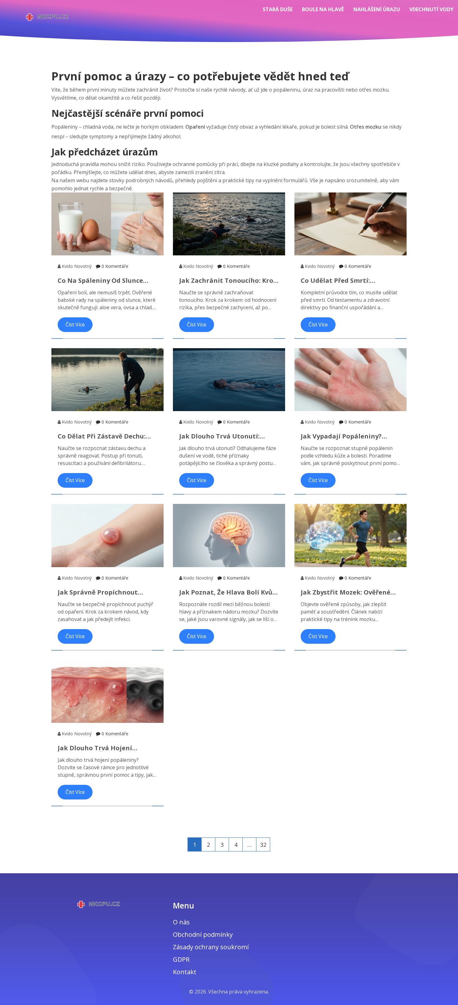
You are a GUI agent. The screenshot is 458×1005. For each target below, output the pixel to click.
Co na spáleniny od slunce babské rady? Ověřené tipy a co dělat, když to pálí (104, 280)
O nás (181, 922)
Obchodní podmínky (203, 934)
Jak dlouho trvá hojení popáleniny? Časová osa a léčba (99, 748)
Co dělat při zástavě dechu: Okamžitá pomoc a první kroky (107, 436)
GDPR (181, 959)
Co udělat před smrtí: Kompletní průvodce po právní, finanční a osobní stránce (350, 280)
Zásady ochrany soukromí (211, 947)
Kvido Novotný (77, 266)
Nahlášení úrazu (376, 9)
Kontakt (184, 972)
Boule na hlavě (323, 9)
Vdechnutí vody (431, 9)
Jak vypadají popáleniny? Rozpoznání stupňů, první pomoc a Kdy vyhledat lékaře (348, 436)
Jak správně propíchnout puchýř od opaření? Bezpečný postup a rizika (105, 592)
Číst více (75, 324)
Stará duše (278, 9)
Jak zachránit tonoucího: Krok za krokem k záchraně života (228, 280)
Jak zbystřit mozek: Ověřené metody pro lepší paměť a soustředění (345, 592)
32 (263, 844)
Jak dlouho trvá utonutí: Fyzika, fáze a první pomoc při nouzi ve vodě (227, 436)
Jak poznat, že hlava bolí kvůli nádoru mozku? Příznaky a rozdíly (228, 592)
